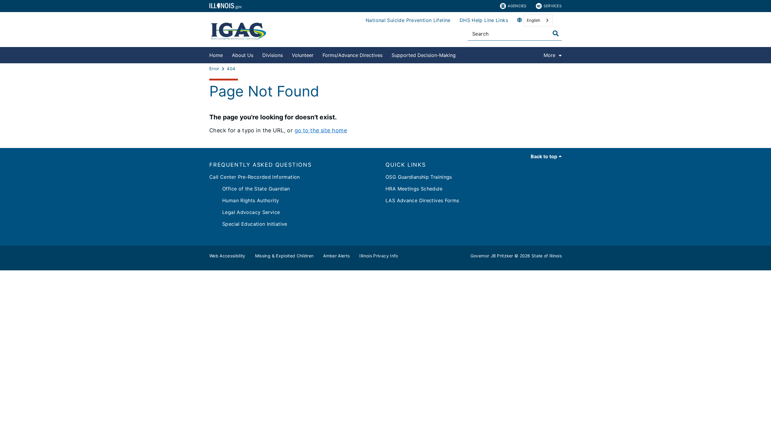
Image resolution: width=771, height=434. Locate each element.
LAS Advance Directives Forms (422, 200)
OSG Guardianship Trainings (419, 177)
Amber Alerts (336, 255)
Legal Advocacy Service (244, 212)
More (549, 55)
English (533, 20)
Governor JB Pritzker (491, 255)
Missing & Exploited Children (284, 255)
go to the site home (321, 130)
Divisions (272, 55)
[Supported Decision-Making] (460, 54)
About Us (242, 55)
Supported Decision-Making (424, 55)
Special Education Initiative (248, 224)
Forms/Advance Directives (352, 55)
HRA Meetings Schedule (414, 189)
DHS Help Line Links (484, 20)
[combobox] (538, 20)
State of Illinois (547, 255)
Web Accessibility (227, 255)
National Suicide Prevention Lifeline (408, 20)
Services (553, 6)
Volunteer (303, 55)
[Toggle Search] (556, 33)
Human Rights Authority (244, 200)
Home (216, 55)
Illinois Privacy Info (378, 255)
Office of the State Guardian (249, 189)
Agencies (517, 6)
